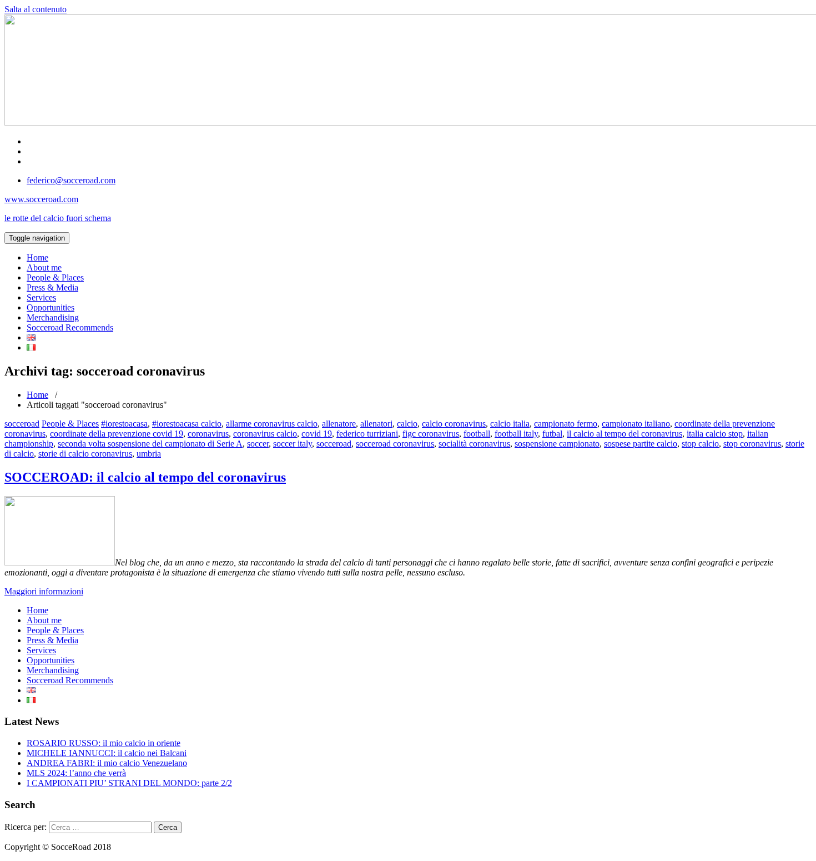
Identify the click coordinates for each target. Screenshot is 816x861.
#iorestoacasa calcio (186, 423)
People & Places (55, 277)
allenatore (339, 423)
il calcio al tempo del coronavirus (624, 433)
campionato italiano (636, 423)
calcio (407, 423)
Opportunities (50, 307)
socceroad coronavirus (395, 443)
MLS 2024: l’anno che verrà (76, 773)
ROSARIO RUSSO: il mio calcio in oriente (103, 743)
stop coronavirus (752, 443)
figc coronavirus (430, 433)
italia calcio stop (715, 433)
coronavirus (208, 433)
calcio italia (510, 423)
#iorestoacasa (124, 423)
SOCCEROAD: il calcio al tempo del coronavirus (145, 477)
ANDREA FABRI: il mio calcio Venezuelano (107, 763)
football (477, 433)
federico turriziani (367, 433)
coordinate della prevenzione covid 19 (116, 433)
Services (41, 297)
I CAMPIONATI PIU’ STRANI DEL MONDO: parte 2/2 (129, 783)
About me (44, 267)
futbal (552, 433)
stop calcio (700, 443)
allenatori (376, 423)
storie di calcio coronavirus (85, 453)
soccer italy (292, 443)
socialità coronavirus (474, 443)
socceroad (21, 423)
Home (37, 257)
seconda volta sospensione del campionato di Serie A (150, 443)
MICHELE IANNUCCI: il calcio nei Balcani (107, 753)
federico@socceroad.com (71, 180)
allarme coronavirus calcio (272, 423)
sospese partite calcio (640, 443)
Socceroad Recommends (70, 327)
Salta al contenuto (35, 9)
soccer (258, 443)
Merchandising (53, 317)
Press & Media (52, 287)
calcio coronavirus (454, 423)
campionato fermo (565, 423)
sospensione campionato (557, 443)
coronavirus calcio (265, 433)
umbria (149, 453)
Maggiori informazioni (43, 591)
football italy (516, 433)
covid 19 (316, 433)
